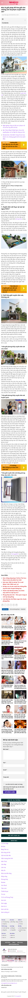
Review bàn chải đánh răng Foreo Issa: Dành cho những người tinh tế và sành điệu (14, 137)
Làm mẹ (3, 867)
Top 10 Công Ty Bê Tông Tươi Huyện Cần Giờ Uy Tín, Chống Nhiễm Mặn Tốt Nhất (18, 823)
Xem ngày (4, 903)
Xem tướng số (5, 912)
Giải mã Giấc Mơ (6, 855)
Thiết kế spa (4, 891)
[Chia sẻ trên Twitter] (8, 605)
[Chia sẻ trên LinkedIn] (16, 605)
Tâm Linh (4, 888)
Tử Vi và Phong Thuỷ (14, 609)
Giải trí (20, 919)
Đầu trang (20, 942)
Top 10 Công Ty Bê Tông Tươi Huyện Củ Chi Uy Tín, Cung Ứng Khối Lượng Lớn (18, 817)
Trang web (6, 777)
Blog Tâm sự (4, 849)
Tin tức (3, 894)
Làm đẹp (3, 864)
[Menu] (2, 3)
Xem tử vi (4, 906)
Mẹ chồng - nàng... (14, 921)
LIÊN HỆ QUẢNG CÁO (14, 944)
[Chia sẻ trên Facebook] (5, 605)
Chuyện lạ (5, 923)
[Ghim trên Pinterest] (13, 605)
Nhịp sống (4, 876)
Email (5, 770)
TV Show (21, 923)
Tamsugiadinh (15, 554)
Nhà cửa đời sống (6, 873)
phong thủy (19, 219)
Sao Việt (20, 921)
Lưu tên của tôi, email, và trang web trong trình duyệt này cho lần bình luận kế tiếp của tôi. (13, 787)
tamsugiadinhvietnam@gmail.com (9, 983)
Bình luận (6, 749)
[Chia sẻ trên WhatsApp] (2, 605)
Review (3, 882)
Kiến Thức (4, 861)
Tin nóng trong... (6, 921)
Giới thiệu (7, 942)
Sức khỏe (12, 933)
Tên (4, 762)
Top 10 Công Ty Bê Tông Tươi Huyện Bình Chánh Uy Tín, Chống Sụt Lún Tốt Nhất (18, 829)
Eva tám (12, 919)
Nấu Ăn (3, 870)
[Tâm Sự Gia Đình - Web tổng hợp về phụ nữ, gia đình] (14, 3)
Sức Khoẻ (4, 885)
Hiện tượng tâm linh (7, 858)
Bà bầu (3, 846)
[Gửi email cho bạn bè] (11, 605)
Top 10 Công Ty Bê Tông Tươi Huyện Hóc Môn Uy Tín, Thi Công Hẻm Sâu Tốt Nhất (18, 811)
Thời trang (4, 926)
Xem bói (23, 609)
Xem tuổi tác (4, 909)
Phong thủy (4, 879)
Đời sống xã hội (5, 852)
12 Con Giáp (4, 843)
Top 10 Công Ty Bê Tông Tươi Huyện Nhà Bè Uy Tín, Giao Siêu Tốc (18, 804)
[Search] (26, 2)
